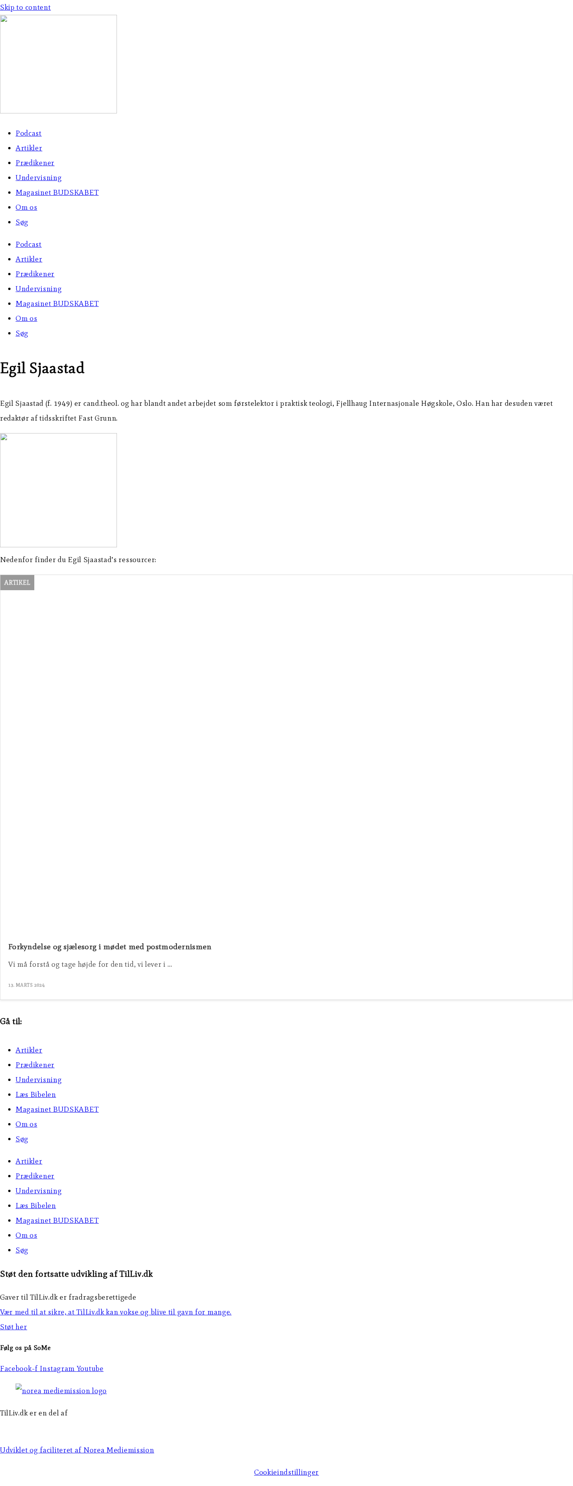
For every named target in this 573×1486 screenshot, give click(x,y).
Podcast (29, 133)
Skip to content (25, 7)
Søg (22, 222)
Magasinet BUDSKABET (57, 192)
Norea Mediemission (35, 1427)
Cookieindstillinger (286, 1472)
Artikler (29, 147)
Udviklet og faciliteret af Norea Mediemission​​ (77, 1449)
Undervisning (39, 177)
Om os (26, 207)
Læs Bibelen (36, 1094)
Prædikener (35, 162)
